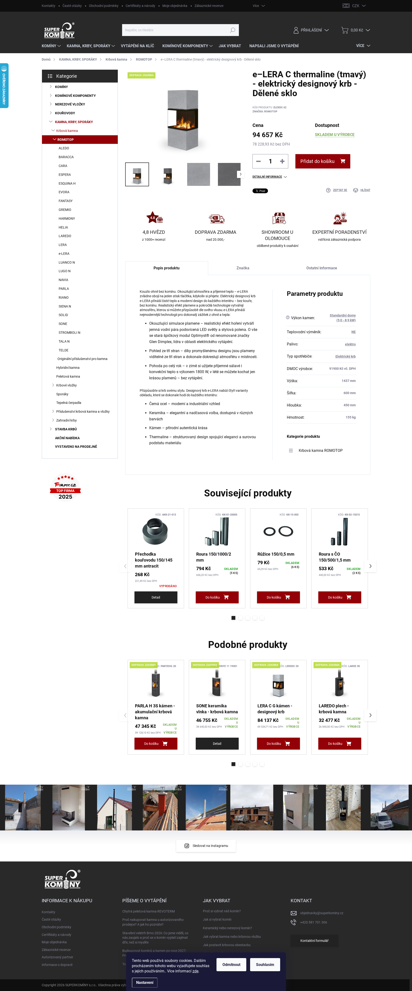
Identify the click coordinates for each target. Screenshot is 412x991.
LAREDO (65, 236)
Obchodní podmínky (103, 6)
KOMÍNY (61, 87)
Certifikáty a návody (140, 6)
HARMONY (67, 218)
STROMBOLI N (69, 332)
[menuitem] (52, 46)
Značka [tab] (243, 268)
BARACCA (66, 157)
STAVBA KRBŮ (66, 429)
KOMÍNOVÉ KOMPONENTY (75, 96)
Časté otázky (72, 6)
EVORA (64, 192)
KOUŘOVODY (65, 113)
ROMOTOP (65, 139)
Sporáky (62, 394)
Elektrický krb (345, 356)
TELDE (63, 350)
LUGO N (65, 271)
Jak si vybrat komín (217, 919)
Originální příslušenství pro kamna (82, 359)
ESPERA (65, 175)
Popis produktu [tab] (167, 268)
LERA (63, 245)
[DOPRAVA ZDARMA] (156, 683)
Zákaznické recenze (209, 6)
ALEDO (64, 148)
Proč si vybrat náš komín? (222, 911)
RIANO (64, 297)
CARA (63, 166)
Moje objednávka (174, 6)
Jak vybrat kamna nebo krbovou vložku (232, 937)
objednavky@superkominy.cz (321, 913)
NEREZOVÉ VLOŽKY (70, 104)
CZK (355, 6)
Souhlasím (265, 964)
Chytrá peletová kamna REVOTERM (148, 911)
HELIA (63, 227)
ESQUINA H (67, 183)
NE (353, 332)
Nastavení (144, 982)
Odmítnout (231, 964)
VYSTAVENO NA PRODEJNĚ (76, 447)
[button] (233, 618)
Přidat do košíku (317, 161)
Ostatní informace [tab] (321, 268)
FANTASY (65, 201)
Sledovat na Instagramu (210, 846)
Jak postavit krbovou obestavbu (227, 945)
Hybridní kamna (68, 368)
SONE (63, 324)
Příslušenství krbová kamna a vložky (83, 411)
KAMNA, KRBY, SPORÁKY (74, 122)
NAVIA (63, 280)
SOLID (63, 315)
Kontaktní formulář (314, 941)
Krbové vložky (66, 385)
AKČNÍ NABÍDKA (67, 438)
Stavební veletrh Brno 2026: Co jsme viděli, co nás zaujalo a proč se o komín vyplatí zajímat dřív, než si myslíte (155, 937)
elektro (350, 344)
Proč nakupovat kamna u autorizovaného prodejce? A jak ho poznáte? (153, 922)
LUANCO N (67, 262)
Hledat (232, 30)
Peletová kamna (68, 376)
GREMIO (65, 210)
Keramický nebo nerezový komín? (227, 928)
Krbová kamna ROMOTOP (321, 450)
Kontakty (48, 6)
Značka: (264, 111)
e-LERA (64, 254)
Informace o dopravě (57, 965)
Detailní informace (267, 176)
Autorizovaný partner (57, 957)
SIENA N (65, 306)
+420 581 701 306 (313, 922)
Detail (156, 597)
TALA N (64, 341)
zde (195, 971)
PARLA (64, 289)
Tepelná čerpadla (68, 403)
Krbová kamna (67, 131)
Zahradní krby (66, 420)
